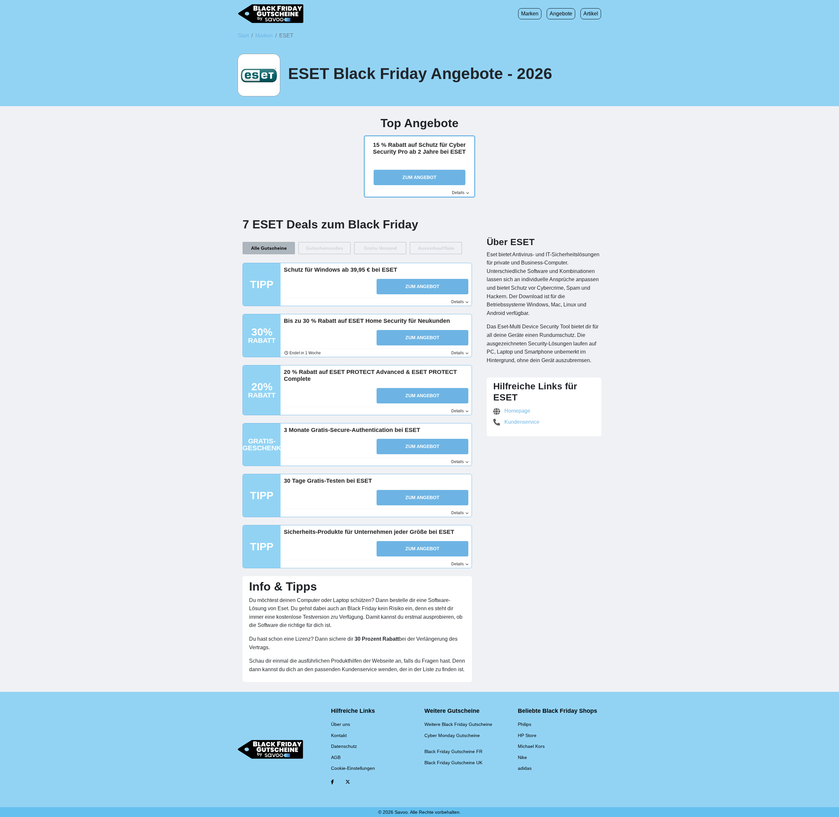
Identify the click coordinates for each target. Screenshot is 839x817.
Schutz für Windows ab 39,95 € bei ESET (340, 269)
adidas (525, 768)
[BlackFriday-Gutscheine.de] (270, 14)
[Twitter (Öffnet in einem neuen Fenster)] (347, 782)
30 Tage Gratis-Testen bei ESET (328, 480)
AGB (336, 757)
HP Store (527, 735)
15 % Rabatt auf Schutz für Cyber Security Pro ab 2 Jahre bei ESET (419, 148)
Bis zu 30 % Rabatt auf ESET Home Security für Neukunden (367, 321)
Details (458, 192)
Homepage (516, 411)
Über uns (340, 724)
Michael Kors (531, 746)
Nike (522, 757)
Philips (524, 724)
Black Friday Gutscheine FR (453, 751)
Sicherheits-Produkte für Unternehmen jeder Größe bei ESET (369, 532)
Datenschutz (344, 746)
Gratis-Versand (380, 248)
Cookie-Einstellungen (353, 768)
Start (243, 35)
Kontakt (339, 735)
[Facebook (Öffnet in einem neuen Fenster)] (332, 782)
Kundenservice (521, 422)
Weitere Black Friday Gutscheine (458, 724)
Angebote (561, 13)
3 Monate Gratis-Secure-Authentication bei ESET (352, 430)
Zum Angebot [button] (419, 177)
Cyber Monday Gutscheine (452, 735)
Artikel (590, 13)
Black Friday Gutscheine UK (453, 762)
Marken (529, 13)
